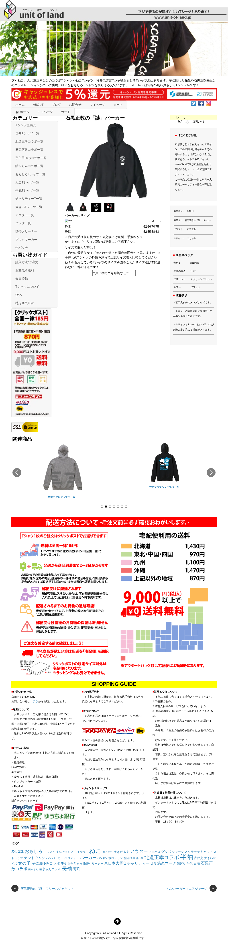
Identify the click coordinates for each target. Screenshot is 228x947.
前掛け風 (129, 858)
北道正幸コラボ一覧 (29, 141)
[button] (16, 472)
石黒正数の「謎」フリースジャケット (44, 888)
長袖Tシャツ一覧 (27, 133)
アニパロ (154, 851)
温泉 (153, 863)
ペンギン (102, 858)
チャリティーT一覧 (28, 198)
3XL (21, 851)
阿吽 (76, 869)
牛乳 (190, 863)
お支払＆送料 (24, 270)
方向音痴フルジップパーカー (165, 487)
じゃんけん (54, 851)
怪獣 (79, 863)
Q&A (18, 295)
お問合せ (75, 104)
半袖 (186, 856)
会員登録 (21, 278)
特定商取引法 (24, 303)
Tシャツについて (27, 286)
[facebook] (201, 103)
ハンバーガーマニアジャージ (190, 888)
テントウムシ (34, 858)
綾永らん (33, 869)
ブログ (56, 104)
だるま (66, 852)
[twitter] (193, 103)
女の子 (24, 863)
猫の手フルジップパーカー (62, 497)
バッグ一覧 (23, 223)
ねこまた (108, 852)
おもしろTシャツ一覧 (30, 174)
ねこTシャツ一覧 (27, 182)
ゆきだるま (121, 851)
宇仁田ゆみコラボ (46, 863)
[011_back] (97, 210)
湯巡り (181, 863)
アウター (139, 851)
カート (118, 104)
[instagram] (208, 103)
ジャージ (178, 851)
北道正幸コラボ (161, 857)
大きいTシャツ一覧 (28, 207)
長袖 (67, 868)
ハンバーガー (54, 858)
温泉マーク (166, 863)
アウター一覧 (24, 215)
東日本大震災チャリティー (127, 863)
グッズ (166, 851)
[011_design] (110, 210)
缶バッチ (21, 247)
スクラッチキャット (199, 851)
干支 (64, 863)
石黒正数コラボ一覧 (29, 149)
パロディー (71, 858)
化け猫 (139, 858)
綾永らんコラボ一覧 (29, 166)
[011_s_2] (83, 210)
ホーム (20, 104)
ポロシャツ (115, 858)
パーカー (88, 857)
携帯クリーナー (26, 231)
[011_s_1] (70, 210)
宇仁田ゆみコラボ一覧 (31, 158)
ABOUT (38, 104)
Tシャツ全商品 (25, 125)
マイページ (97, 104)
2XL (14, 851)
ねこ (95, 850)
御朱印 (72, 863)
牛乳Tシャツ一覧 (27, 190)
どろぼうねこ (79, 851)
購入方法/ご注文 (26, 262)
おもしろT (35, 851)
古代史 (198, 858)
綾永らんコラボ (50, 869)
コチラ (34, 701)
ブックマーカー (26, 239)
